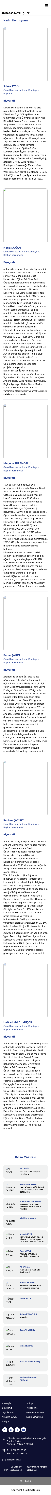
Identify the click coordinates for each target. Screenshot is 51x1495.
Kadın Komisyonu (34, 1416)
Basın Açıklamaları (35, 1412)
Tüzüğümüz (32, 1407)
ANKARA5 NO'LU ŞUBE (15, 13)
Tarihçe (29, 1403)
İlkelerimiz (7, 1407)
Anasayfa (6, 1403)
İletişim (5, 1421)
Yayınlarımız (8, 1412)
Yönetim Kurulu (9, 1416)
